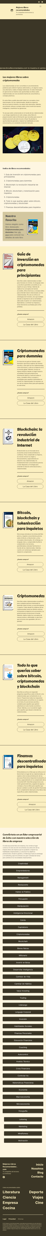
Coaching (23, 1047)
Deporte (36, 1192)
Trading (23, 998)
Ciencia (9, 1197)
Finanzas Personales (23, 1033)
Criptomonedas (23, 934)
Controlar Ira (23, 1076)
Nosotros (37, 1168)
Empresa (10, 1202)
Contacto (37, 1176)
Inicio (39, 1164)
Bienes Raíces (23, 948)
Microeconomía (23, 1104)
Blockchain (23, 941)
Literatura (11, 1192)
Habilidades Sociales (23, 1026)
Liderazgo (23, 1005)
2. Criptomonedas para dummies (18, 181)
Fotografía (23, 1111)
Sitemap (20, 1219)
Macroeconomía (23, 1097)
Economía (23, 1090)
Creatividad (23, 863)
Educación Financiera (23, 1040)
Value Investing (23, 991)
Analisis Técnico (23, 1061)
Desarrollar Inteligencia (23, 969)
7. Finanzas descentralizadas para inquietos (22, 207)
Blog (40, 1172)
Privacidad (12, 1219)
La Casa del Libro (30, 324)
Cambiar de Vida (23, 977)
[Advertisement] (23, 42)
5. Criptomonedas (11, 197)
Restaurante (23, 885)
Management (23, 878)
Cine (39, 1202)
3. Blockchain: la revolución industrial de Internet (21, 186)
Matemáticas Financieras (23, 1083)
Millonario (23, 955)
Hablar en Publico (23, 892)
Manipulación (23, 906)
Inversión (23, 1019)
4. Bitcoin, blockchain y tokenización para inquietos (21, 192)
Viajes (37, 1197)
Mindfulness (23, 1133)
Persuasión (23, 899)
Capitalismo (23, 927)
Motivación (23, 1140)
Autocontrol (23, 1054)
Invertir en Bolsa (23, 962)
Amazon (30, 319)
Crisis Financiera (23, 1068)
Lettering (23, 1119)
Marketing (23, 1126)
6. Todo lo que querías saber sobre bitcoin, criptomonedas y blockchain (22, 202)
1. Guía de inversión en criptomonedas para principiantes (22, 175)
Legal (4, 1219)
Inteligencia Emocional (23, 913)
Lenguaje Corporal (23, 1012)
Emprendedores (23, 871)
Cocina (9, 1208)
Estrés (23, 920)
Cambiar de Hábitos (23, 984)
